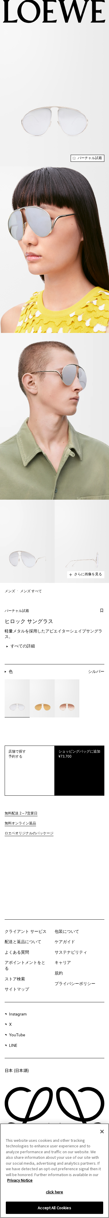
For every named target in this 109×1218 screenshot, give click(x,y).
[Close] (102, 1131)
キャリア (63, 963)
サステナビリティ (71, 952)
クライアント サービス (26, 932)
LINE (13, 1046)
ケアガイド (65, 942)
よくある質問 (17, 952)
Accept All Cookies (54, 1207)
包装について (67, 932)
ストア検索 (15, 979)
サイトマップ (17, 989)
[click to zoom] (54, 83)
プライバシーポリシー (75, 984)
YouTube (17, 1035)
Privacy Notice (20, 1180)
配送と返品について (23, 942)
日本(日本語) (17, 1070)
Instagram (18, 1014)
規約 (59, 973)
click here (54, 1192)
